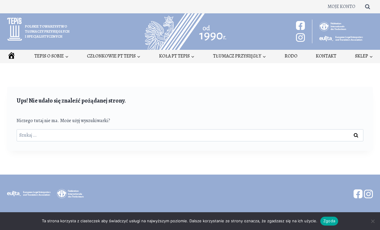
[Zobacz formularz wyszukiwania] (367, 6)
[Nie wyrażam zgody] (373, 221)
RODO (291, 56)
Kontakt (326, 56)
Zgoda (329, 220)
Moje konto (341, 6)
